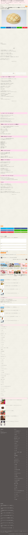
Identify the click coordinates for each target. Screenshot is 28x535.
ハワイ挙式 (15, 443)
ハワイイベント (15, 471)
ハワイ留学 (2, 330)
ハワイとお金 (2, 344)
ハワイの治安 (2, 370)
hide (14, 73)
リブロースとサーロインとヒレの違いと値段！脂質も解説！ (7, 520)
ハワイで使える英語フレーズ (4, 326)
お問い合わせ (7, 3)
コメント (1, 238)
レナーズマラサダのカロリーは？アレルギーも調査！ (6, 527)
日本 (14, 457)
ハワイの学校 (15, 499)
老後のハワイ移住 (3, 379)
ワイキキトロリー (16, 436)
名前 (1, 243)
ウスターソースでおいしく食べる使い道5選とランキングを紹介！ (12, 316)
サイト (1, 248)
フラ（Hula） (2, 363)
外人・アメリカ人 (3, 358)
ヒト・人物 (15, 450)
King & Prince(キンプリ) (3, 356)
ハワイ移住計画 (2, 377)
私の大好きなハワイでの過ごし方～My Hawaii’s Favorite (12, 0)
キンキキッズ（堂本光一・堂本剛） (4, 347)
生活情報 (2, 349)
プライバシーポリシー (3, 3)
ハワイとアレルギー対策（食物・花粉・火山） (6, 386)
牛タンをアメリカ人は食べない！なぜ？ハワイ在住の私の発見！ (7, 525)
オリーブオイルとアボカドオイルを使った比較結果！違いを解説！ (12, 310)
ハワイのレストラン (3, 340)
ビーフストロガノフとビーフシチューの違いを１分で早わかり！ (7, 523)
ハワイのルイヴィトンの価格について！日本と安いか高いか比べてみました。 (13, 405)
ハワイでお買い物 (3, 337)
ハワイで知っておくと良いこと (4, 368)
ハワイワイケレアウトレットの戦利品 (9, 410)
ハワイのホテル (2, 342)
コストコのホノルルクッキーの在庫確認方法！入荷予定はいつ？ (7, 518)
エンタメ (2, 393)
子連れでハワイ (2, 384)
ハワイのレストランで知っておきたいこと (18, 478)
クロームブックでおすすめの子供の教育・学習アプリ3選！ (11, 320)
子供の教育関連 (2, 351)
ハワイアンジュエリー (3, 391)
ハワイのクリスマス (3, 354)
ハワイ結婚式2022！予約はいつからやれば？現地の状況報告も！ (12, 285)
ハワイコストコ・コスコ (3, 328)
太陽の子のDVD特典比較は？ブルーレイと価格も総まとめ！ (11, 279)
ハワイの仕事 (15, 485)
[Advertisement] (14, 36)
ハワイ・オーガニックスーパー (17, 492)
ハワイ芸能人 (15, 464)
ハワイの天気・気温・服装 (3, 365)
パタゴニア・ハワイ (3, 335)
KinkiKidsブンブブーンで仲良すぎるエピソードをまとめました (12, 421)
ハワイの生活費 (2, 372)
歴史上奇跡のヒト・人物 (3, 333)
